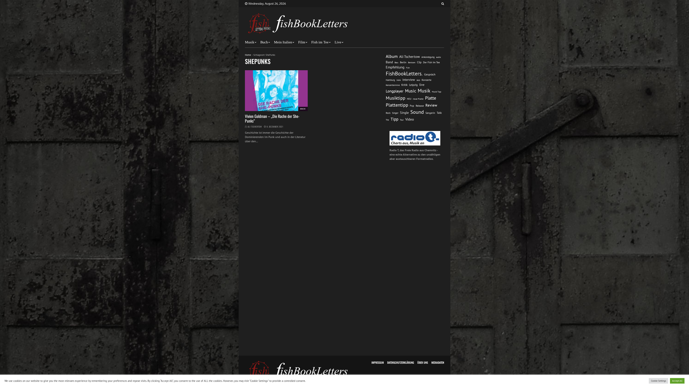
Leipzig (413, 85)
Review (431, 105)
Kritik (404, 85)
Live (338, 42)
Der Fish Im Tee (431, 62)
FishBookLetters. (404, 73)
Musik (249, 42)
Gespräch (429, 74)
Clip (419, 62)
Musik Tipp (436, 91)
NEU (409, 98)
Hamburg (390, 80)
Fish (408, 67)
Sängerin (430, 112)
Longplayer (394, 91)
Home (248, 54)
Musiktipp (395, 98)
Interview (408, 80)
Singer (395, 112)
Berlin (403, 62)
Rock (388, 112)
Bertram (411, 62)
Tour (402, 119)
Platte (430, 98)
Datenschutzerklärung (400, 362)
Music (410, 91)
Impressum (377, 362)
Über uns (422, 362)
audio (438, 57)
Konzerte (426, 80)
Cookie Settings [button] (658, 380)
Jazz (418, 80)
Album (392, 56)
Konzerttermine (393, 85)
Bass (396, 62)
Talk (439, 112)
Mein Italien (283, 42)
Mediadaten (437, 362)
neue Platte (418, 98)
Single (404, 113)
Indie (399, 80)
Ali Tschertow (255, 126)
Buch (264, 42)
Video (409, 119)
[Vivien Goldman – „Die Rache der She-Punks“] (276, 90)
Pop (412, 105)
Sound (417, 112)
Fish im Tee (320, 42)
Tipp (394, 119)
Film (301, 42)
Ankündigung (428, 57)
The (387, 119)
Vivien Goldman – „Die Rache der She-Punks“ (272, 118)
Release (420, 105)
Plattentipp (397, 105)
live (421, 85)
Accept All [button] (677, 380)
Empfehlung (395, 67)
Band (389, 62)
